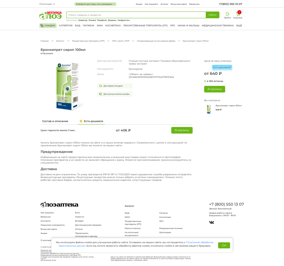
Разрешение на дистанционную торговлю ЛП (61, 255)
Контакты (46, 221)
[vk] (211, 223)
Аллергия (65, 25)
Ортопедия (165, 232)
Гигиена (88, 25)
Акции (139, 4)
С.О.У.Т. (44, 258)
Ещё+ (239, 25)
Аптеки (164, 4)
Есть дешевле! (222, 67)
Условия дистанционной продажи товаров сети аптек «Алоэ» (67, 257)
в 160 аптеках (215, 81)
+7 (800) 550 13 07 (226, 204)
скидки (47, 25)
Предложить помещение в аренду (86, 234)
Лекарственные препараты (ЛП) (145, 25)
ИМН (100, 25)
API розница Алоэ (48, 260)
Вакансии (194, 4)
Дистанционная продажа (88, 225)
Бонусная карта (179, 4)
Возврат (79, 221)
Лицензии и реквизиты (53, 225)
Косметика (113, 25)
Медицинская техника (218, 25)
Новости (79, 216)
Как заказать (151, 4)
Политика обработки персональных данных (60, 253)
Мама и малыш (188, 25)
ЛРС (172, 25)
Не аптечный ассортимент (131, 234)
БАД (77, 25)
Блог (77, 212)
